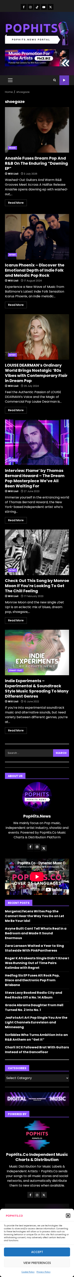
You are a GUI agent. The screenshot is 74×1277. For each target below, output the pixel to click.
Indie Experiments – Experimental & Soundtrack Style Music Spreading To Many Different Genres (37, 652)
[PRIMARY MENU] (10, 80)
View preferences (37, 1263)
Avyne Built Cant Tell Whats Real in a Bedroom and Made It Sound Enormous (36, 933)
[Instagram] (30, 7)
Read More (16, 203)
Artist (12, 254)
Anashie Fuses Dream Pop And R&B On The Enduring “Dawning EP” (37, 130)
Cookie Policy (28, 1271)
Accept (37, 1252)
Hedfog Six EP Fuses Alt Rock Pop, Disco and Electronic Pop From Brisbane (32, 980)
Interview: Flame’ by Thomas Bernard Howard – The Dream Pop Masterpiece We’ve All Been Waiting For (37, 442)
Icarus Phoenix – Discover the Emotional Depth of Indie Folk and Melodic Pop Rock (37, 237)
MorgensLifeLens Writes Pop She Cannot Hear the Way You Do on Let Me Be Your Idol (34, 916)
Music (12, 147)
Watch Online (64, 80)
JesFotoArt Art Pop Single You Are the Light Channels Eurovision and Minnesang (36, 1022)
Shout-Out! (15, 670)
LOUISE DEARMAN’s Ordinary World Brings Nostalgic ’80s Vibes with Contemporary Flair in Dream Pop (37, 337)
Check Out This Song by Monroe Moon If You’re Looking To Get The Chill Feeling (37, 552)
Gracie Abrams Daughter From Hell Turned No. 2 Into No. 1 (34, 1007)
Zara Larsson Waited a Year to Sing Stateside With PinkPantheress (34, 948)
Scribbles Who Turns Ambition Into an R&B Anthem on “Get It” (36, 1037)
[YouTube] (44, 7)
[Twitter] (50, 7)
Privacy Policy (44, 1271)
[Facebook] (24, 7)
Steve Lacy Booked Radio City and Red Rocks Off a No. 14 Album (33, 995)
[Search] (54, 80)
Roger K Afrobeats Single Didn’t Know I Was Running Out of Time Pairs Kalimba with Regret (37, 963)
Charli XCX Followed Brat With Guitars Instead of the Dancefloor (37, 1049)
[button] (68, 1216)
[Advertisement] (37, 57)
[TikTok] (37, 7)
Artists (13, 460)
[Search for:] (29, 753)
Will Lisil (13, 173)
